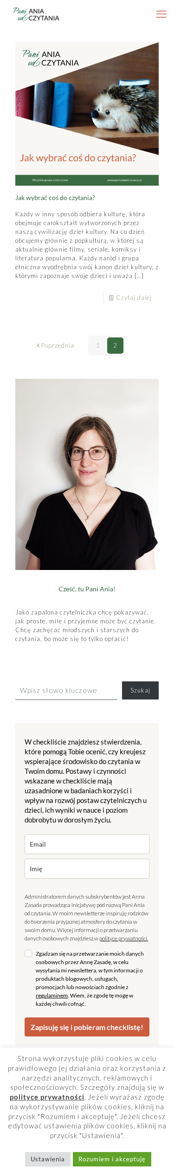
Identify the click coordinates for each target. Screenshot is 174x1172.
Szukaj (140, 690)
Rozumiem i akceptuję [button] (112, 1159)
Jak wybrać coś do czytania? (55, 197)
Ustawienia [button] (48, 1159)
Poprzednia (57, 345)
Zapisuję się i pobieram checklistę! (87, 1027)
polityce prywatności (123, 938)
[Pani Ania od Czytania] (36, 14)
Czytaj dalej (134, 297)
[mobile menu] (161, 14)
